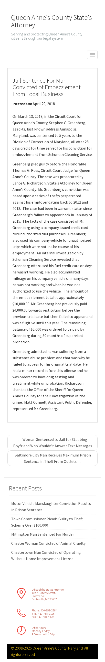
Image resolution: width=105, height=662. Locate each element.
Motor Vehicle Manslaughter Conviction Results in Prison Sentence (51, 506)
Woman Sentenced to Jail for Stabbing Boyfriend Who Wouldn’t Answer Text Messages (52, 442)
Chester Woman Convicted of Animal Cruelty (48, 543)
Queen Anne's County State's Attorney (51, 21)
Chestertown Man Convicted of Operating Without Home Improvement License (46, 555)
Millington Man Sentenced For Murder (42, 534)
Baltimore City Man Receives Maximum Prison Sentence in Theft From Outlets (52, 458)
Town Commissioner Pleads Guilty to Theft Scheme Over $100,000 (47, 522)
